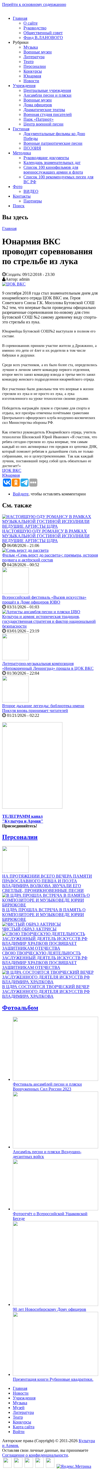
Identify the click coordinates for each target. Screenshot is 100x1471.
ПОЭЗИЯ (32, 148)
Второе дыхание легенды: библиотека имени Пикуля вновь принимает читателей (43, 708)
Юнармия (32, 76)
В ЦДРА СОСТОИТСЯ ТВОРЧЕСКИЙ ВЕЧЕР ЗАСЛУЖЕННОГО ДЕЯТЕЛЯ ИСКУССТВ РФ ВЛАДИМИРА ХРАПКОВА (46, 991)
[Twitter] (18, 1466)
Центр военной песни (43, 124)
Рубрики (21, 42)
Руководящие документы (46, 157)
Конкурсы (32, 71)
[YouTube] (39, 1466)
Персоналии (34, 66)
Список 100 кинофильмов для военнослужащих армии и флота (53, 169)
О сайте (30, 23)
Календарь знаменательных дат (52, 162)
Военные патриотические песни (52, 143)
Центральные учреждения (47, 90)
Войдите (21, 494)
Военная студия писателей (47, 114)
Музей (19, 1407)
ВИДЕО (30, 191)
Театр (28, 61)
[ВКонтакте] (7, 1466)
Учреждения (24, 85)
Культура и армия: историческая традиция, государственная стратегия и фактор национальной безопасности (49, 621)
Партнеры (32, 201)
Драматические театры (44, 109)
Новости (31, 81)
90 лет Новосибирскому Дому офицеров (49, 1309)
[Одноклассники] (28, 1466)
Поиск (19, 206)
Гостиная (21, 129)
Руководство (34, 28)
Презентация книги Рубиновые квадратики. (53, 1379)
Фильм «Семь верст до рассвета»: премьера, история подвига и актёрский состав (50, 557)
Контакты (22, 196)
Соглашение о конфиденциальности (35, 1455)
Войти (19, 1431)
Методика (22, 153)
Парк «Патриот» (38, 119)
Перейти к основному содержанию (34, 4)
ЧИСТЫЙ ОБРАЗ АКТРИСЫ (29, 929)
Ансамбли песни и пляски (47, 95)
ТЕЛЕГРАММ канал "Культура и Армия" (22, 818)
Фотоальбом (20, 1007)
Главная (20, 18)
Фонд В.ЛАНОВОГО (43, 37)
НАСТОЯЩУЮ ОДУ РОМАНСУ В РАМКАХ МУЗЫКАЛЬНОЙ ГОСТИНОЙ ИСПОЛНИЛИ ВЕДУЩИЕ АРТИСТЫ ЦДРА (46, 536)
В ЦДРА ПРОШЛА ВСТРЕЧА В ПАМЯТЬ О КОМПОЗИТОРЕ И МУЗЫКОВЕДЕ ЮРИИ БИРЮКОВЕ (44, 914)
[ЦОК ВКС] (14, 284)
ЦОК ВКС (11, 470)
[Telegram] (50, 1466)
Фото (17, 186)
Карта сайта (23, 1427)
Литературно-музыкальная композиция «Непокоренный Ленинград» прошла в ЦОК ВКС (48, 666)
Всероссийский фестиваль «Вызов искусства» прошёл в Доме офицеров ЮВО (44, 599)
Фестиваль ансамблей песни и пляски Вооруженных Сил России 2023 (47, 1086)
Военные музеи (37, 52)
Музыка (30, 47)
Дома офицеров (37, 105)
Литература (34, 56)
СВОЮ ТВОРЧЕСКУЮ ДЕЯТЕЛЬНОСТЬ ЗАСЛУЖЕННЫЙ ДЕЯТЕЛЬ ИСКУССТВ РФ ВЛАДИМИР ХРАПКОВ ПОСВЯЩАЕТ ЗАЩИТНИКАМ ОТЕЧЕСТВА (44, 960)
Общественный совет (43, 32)
